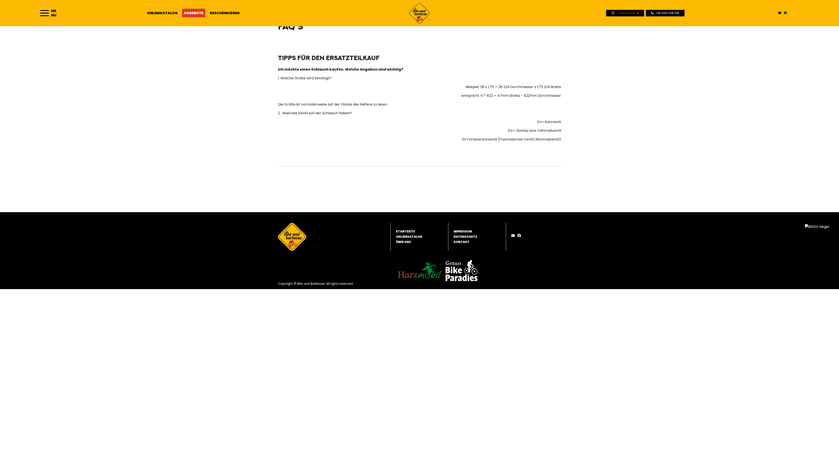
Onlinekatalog (162, 13)
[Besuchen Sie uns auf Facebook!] (786, 13)
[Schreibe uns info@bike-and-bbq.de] (780, 13)
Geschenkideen (224, 13)
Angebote (193, 13)
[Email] (514, 235)
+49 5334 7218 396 (667, 13)
